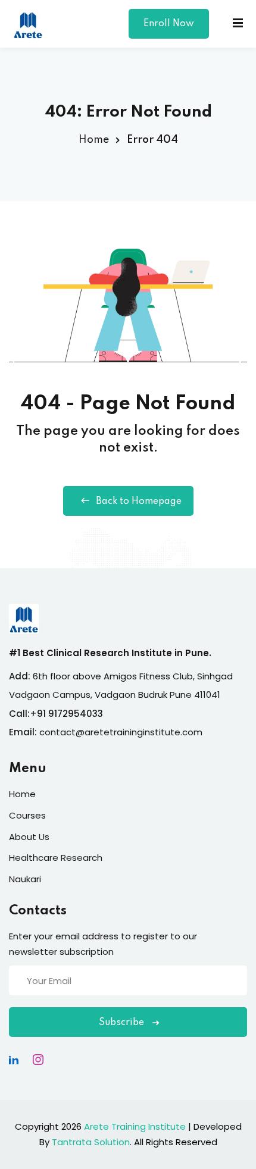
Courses (27, 815)
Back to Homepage (139, 501)
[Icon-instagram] (38, 1059)
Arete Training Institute (135, 1126)
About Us (29, 836)
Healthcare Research (55, 857)
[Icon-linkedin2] (13, 1059)
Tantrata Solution (91, 1142)
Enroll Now (168, 24)
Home (94, 139)
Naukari (25, 879)
